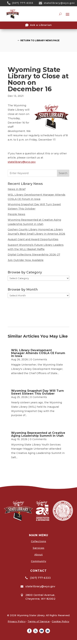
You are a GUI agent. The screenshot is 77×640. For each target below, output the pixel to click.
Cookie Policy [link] (60, 621)
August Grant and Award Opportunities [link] (33, 239)
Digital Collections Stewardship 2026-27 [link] (34, 254)
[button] (29, 631)
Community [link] (38, 561)
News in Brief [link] (16, 189)
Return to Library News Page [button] (39, 40)
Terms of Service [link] (39, 621)
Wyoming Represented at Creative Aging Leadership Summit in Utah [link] (38, 434)
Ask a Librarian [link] (41, 24)
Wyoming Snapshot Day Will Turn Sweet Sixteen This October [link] (37, 392)
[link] (10, 3)
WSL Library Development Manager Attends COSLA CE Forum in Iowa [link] (38, 353)
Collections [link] (38, 541)
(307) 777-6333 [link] (22, 2)
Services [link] (38, 547)
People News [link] (16, 214)
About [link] (38, 554)
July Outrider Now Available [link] (26, 260)
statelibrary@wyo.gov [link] (59, 2)
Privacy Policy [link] (16, 621)
